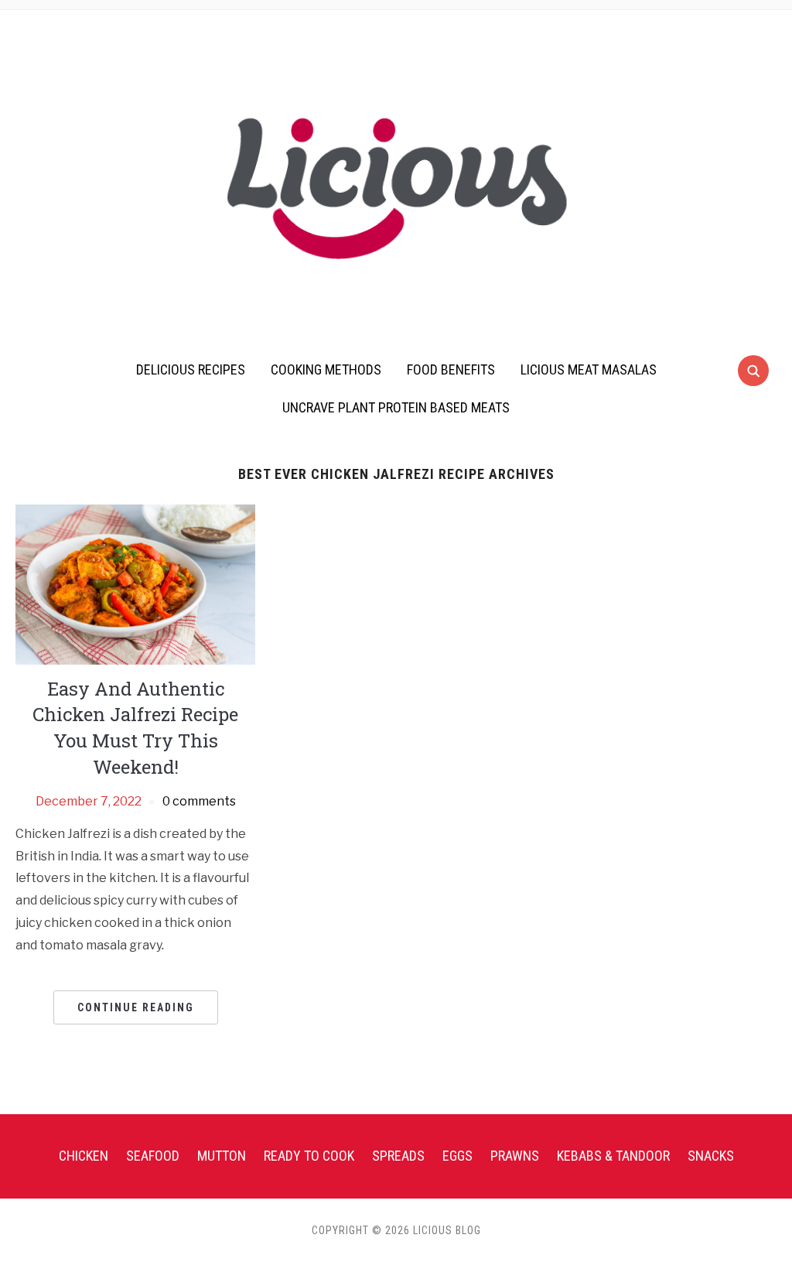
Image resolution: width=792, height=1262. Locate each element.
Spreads (398, 1155)
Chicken (83, 1155)
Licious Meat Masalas (589, 369)
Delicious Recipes (190, 369)
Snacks (711, 1155)
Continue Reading (135, 1007)
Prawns (514, 1155)
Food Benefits (451, 369)
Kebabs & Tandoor (613, 1155)
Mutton (221, 1155)
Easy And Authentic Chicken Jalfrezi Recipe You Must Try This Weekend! (135, 727)
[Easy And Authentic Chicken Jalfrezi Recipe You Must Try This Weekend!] (135, 583)
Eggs (457, 1155)
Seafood (152, 1155)
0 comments (199, 801)
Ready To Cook (309, 1155)
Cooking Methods (326, 369)
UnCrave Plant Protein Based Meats (396, 407)
